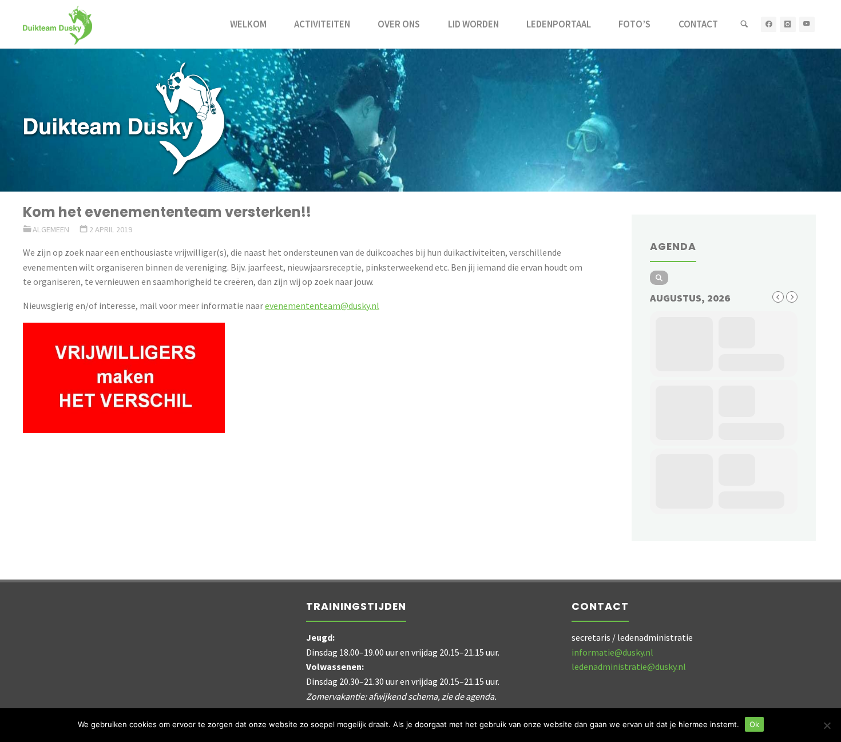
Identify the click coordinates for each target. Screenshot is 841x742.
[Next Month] (792, 297)
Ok (754, 724)
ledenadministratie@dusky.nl (629, 666)
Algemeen (51, 229)
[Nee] (826, 725)
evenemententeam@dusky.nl (322, 305)
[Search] (659, 278)
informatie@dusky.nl (612, 652)
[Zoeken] (744, 24)
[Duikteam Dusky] (57, 24)
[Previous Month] (778, 297)
